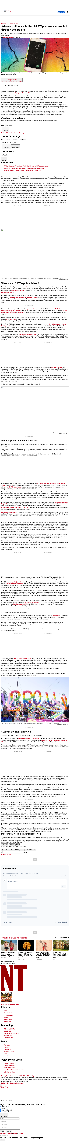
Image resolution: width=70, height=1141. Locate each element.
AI (23, 1076)
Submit (8, 1131)
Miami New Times (9, 1068)
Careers (6, 1047)
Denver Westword (9, 1065)
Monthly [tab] (11, 844)
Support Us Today (6, 854)
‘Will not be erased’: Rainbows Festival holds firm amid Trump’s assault (26, 166)
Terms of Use (8, 1035)
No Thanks (4, 1116)
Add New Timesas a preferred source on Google (12, 80)
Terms (16, 133)
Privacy (21, 133)
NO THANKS (15, 147)
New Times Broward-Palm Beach (14, 1070)
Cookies (12, 1076)
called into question (57, 367)
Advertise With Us (9, 1029)
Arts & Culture (8, 1015)
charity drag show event (31, 602)
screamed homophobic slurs (14, 584)
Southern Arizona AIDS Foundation (28, 738)
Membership (8, 1056)
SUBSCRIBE (6, 147)
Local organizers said (20, 604)
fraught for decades (7, 292)
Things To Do (8, 1019)
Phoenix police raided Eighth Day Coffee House (23, 297)
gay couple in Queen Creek (15, 582)
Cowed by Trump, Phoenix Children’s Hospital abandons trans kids (24, 168)
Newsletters (7, 1021)
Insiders (3, 1108)
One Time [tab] (5, 844)
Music (6, 1017)
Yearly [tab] (18, 844)
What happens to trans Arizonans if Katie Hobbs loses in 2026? (23, 170)
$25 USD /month (19, 850)
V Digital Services (9, 1072)
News (5, 1011)
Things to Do (5, 1106)
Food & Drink (8, 1013)
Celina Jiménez (8, 37)
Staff (5, 1054)
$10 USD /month (7, 850)
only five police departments (22, 658)
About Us (7, 1045)
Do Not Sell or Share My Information (12, 1083)
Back (2, 1131)
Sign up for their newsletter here (24, 93)
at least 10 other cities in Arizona (25, 287)
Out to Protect (56, 615)
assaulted (20, 312)
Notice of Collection (7, 133)
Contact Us (7, 1049)
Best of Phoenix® (6, 1110)
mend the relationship (17, 290)
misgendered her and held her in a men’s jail (14, 507)
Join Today (4, 1114)
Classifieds (7, 1031)
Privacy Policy (8, 1037)
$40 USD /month (31, 850)
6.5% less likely (11, 319)
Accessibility (18, 1076)
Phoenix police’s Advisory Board (27, 334)
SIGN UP (5, 130)
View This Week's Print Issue (10, 1004)
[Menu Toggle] (2, 12)
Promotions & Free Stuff (11, 1033)
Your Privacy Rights (30, 1076)
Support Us (61, 12)
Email (3, 126)
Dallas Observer (9, 1063)
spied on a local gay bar (34, 309)
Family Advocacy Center (14, 487)
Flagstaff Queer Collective (9, 512)
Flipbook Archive (9, 1051)
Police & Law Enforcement (9, 24)
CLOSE (4, 160)
